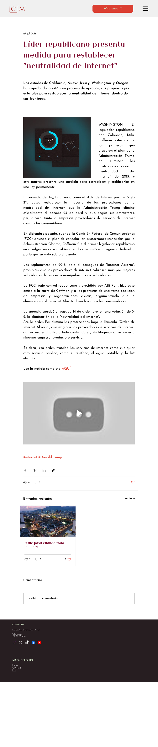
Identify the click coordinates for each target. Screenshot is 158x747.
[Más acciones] (132, 33)
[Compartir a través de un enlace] (53, 470)
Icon (14, 670)
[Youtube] (39, 642)
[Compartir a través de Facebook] (25, 470)
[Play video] (79, 413)
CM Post (16, 668)
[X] (20, 642)
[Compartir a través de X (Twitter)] (34, 470)
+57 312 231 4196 (18, 636)
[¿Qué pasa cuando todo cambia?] (48, 521)
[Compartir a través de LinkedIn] (44, 470)
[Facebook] (33, 642)
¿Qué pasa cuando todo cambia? (44, 545)
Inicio (15, 665)
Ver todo (130, 498)
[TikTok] (27, 642)
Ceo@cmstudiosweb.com (29, 630)
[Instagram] (14, 642)
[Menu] (146, 9)
